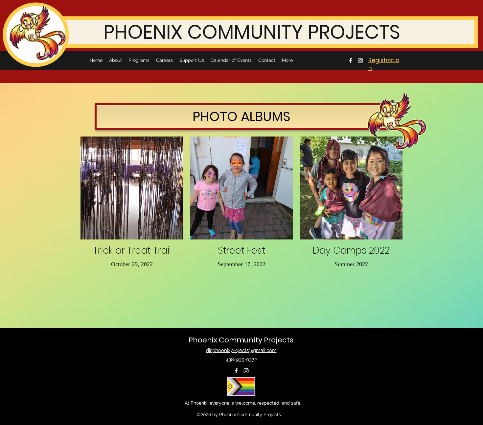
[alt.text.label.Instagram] (360, 60)
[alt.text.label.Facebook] (350, 60)
